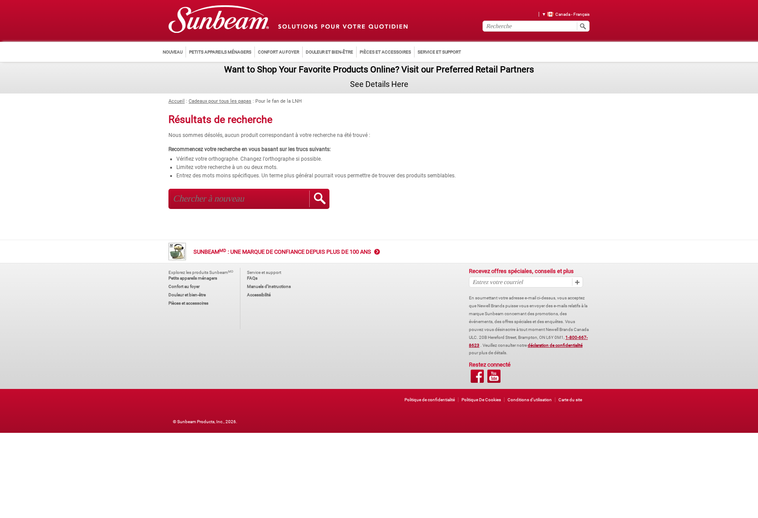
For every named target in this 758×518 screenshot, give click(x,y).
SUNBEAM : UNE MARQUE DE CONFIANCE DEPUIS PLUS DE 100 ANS (282, 251)
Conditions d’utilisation (530, 399)
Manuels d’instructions (269, 286)
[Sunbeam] (218, 19)
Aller (319, 199)
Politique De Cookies (481, 399)
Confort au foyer (184, 286)
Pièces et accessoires (188, 303)
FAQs (252, 278)
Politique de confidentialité (429, 399)
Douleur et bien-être (187, 294)
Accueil (176, 101)
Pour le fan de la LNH (278, 101)
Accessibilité (259, 294)
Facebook (477, 376)
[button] (563, 14)
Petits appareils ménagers (192, 278)
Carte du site (570, 399)
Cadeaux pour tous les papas (220, 101)
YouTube (494, 376)
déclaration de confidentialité (555, 345)
